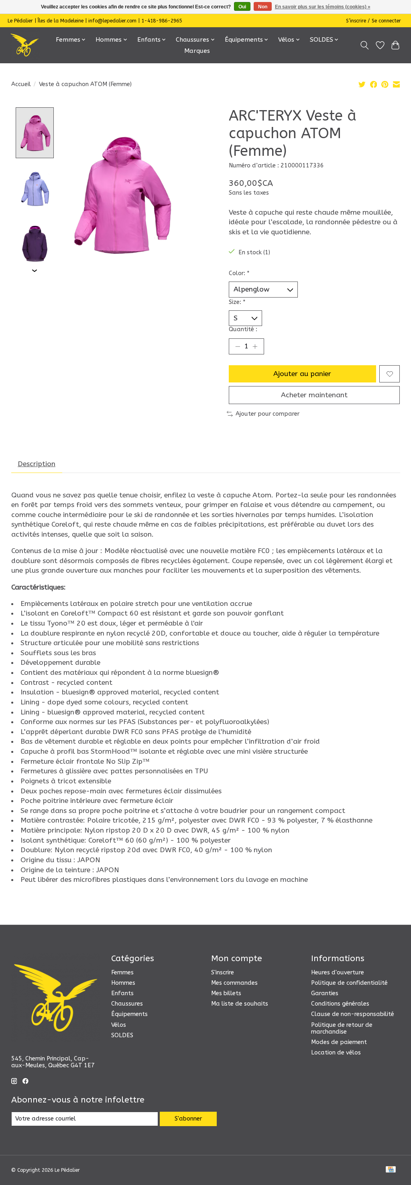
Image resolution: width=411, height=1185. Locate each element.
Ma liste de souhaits (239, 1003)
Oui (242, 7)
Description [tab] (36, 464)
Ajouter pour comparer (267, 413)
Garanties (324, 993)
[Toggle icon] (364, 45)
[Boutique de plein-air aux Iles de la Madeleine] (25, 45)
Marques (197, 50)
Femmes (122, 972)
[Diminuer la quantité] (237, 346)
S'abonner (188, 1118)
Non (262, 7)
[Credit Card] (391, 1170)
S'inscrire (222, 972)
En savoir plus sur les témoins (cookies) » (322, 7)
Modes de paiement (339, 1042)
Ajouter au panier (302, 374)
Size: (237, 302)
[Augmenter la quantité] (254, 346)
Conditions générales (340, 1003)
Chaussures (127, 1003)
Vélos (118, 1025)
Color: (239, 273)
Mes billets (226, 993)
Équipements (129, 1014)
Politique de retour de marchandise (341, 1028)
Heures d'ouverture (337, 972)
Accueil (21, 84)
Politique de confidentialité (349, 983)
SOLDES (122, 1035)
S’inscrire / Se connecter (373, 21)
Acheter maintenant (314, 395)
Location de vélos (336, 1052)
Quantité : (243, 329)
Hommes (123, 983)
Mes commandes (234, 983)
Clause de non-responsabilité (352, 1014)
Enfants (122, 993)
